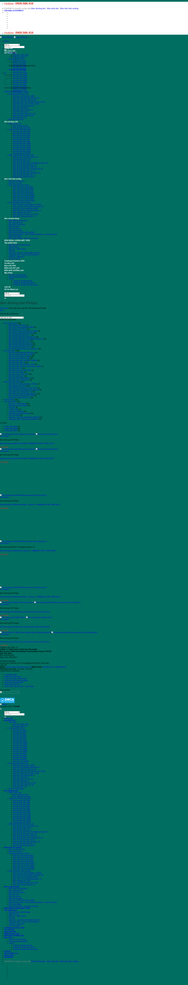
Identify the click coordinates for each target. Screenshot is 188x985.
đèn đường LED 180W (22, 149)
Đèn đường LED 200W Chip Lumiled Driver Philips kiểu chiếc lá (25, 744)
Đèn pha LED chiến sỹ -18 (23, 116)
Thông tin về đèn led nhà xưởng (25, 285)
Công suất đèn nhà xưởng (19, 185)
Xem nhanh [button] (4, 436)
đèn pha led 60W (19, 69)
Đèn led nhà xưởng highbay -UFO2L (27, 204)
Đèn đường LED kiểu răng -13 (25, 165)
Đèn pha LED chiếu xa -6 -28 (24, 114)
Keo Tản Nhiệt (14, 259)
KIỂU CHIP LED (15, 124)
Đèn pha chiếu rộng (20, 55)
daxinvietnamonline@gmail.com (18, 799)
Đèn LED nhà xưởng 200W (23, 201)
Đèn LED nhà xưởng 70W (23, 191)
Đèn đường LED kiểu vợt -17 (24, 171)
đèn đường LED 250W (22, 153)
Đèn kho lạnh (14, 226)
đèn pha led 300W (20, 82)
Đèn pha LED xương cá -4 (23, 110)
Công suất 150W (10, 428)
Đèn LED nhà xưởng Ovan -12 (20, 392)
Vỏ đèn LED (9, 263)
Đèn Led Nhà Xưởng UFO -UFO (25, 214)
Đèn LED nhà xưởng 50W (23, 189)
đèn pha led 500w (20, 86)
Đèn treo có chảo (15, 183)
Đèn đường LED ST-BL (22, 159)
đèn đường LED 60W (21, 138)
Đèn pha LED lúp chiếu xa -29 (24, 100)
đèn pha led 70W (19, 71)
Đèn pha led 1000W (21, 92)
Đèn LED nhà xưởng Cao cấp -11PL (23, 388)
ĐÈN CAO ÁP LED (11, 268)
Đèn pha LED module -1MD (23, 96)
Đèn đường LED (11, 122)
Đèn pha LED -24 (20, 118)
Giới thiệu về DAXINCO (13, 11)
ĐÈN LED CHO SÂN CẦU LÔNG (21, 232)
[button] (6, 41)
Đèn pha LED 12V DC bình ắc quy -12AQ (29, 102)
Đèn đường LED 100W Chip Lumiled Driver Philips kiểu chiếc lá (25, 774)
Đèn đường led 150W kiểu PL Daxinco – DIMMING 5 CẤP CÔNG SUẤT (28, 551)
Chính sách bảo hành (12, 809)
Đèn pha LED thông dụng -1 (24, 106)
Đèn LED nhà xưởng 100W (23, 195)
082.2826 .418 (48, 799)
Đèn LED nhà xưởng (12, 179)
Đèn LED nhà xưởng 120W (23, 197)
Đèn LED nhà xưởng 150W (23, 199)
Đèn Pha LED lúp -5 (21, 112)
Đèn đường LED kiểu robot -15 (25, 167)
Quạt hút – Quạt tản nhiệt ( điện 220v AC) (24, 253)
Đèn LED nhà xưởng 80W (23, 193)
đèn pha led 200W (20, 78)
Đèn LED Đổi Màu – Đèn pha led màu (23, 238)
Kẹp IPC (12, 251)
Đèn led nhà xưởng (69, 8)
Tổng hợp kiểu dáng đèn (18, 277)
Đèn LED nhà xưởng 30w (23, 187)
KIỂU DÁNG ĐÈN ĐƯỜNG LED (21, 155)
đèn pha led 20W (19, 63)
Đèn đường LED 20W (21, 132)
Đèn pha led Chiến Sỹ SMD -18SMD (23, 360)
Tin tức (11, 279)
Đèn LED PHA (10, 266)
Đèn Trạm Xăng (15, 236)
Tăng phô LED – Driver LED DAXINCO (24, 255)
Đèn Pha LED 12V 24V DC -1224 (26, 104)
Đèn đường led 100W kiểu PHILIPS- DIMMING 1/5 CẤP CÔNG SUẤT (27, 443)
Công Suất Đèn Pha (16, 860)
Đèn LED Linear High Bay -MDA (25, 208)
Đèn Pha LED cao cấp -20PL (20, 370)
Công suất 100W (10, 426)
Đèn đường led (38, 8)
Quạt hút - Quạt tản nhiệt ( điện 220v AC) (24, 417)
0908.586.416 (24, 3)
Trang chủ (8, 48)
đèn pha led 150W (20, 76)
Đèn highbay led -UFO (21, 212)
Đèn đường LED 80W (21, 141)
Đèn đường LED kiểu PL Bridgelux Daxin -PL (30, 163)
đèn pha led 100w (20, 72)
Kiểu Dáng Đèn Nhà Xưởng (19, 203)
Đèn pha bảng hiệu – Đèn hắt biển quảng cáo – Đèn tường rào (33, 234)
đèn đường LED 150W (22, 147)
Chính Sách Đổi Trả (12, 816)
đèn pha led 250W (20, 80)
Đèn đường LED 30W (21, 134)
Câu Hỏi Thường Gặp (17, 275)
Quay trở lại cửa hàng (12, 91)
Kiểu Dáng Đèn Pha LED (18, 94)
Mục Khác (8, 273)
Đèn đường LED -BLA (21, 161)
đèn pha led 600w (20, 88)
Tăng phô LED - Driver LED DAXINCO (24, 419)
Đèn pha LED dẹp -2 (21, 108)
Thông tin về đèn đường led (24, 283)
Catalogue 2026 (10, 807)
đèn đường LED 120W (22, 145)
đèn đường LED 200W (22, 151)
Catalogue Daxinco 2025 (14, 261)
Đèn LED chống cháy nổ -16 (24, 216)
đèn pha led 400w (20, 84)
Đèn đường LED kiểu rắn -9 (24, 175)
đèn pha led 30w (19, 65)
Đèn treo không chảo (17, 181)
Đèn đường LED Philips (18, 405)
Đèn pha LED (9, 51)
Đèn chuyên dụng (11, 218)
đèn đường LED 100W (22, 143)
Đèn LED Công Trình (17, 224)
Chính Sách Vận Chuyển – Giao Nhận (19, 818)
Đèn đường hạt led (20, 126)
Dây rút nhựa (14, 247)
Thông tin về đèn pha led (22, 281)
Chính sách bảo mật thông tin (15, 810)
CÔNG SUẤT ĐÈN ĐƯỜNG (20, 130)
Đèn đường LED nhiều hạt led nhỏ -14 (28, 169)
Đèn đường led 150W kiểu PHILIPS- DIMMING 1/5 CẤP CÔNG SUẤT (27, 458)
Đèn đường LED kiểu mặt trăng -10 (26, 173)
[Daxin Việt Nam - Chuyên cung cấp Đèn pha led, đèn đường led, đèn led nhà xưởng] (14, 37)
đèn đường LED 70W (21, 139)
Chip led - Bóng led (16, 411)
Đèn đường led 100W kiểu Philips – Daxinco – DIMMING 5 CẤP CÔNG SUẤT (30, 729)
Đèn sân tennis (14, 228)
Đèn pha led (53, 8)
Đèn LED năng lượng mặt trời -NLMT (23, 331)
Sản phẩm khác (10, 243)
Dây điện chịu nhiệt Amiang (19, 245)
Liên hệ (7, 287)
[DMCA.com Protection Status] (7, 834)
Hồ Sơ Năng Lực (11, 289)
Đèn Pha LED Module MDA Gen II (26, 98)
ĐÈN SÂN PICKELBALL (18, 221)
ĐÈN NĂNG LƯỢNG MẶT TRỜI (17, 240)
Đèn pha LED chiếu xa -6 (18, 374)
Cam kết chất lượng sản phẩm (16, 812)
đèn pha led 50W (19, 67)
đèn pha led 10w (19, 61)
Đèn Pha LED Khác (16, 119)
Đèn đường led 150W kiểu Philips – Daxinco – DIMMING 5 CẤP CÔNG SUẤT (30, 505)
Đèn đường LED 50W (21, 136)
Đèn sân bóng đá (15, 230)
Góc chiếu (13, 53)
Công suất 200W (10, 430)
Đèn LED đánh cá (16, 223)
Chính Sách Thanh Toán (13, 814)
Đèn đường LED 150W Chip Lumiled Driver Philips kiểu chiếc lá (25, 759)
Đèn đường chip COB (21, 128)
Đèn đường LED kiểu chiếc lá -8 (25, 157)
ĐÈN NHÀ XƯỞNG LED (14, 270)
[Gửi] (5, 49)
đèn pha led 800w (20, 90)
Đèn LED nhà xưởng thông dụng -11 (27, 210)
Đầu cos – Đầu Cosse (17, 249)
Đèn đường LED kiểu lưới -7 (24, 177)
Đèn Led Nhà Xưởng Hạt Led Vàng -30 (28, 206)
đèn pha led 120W (20, 74)
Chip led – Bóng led (16, 257)
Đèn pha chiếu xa (20, 57)
